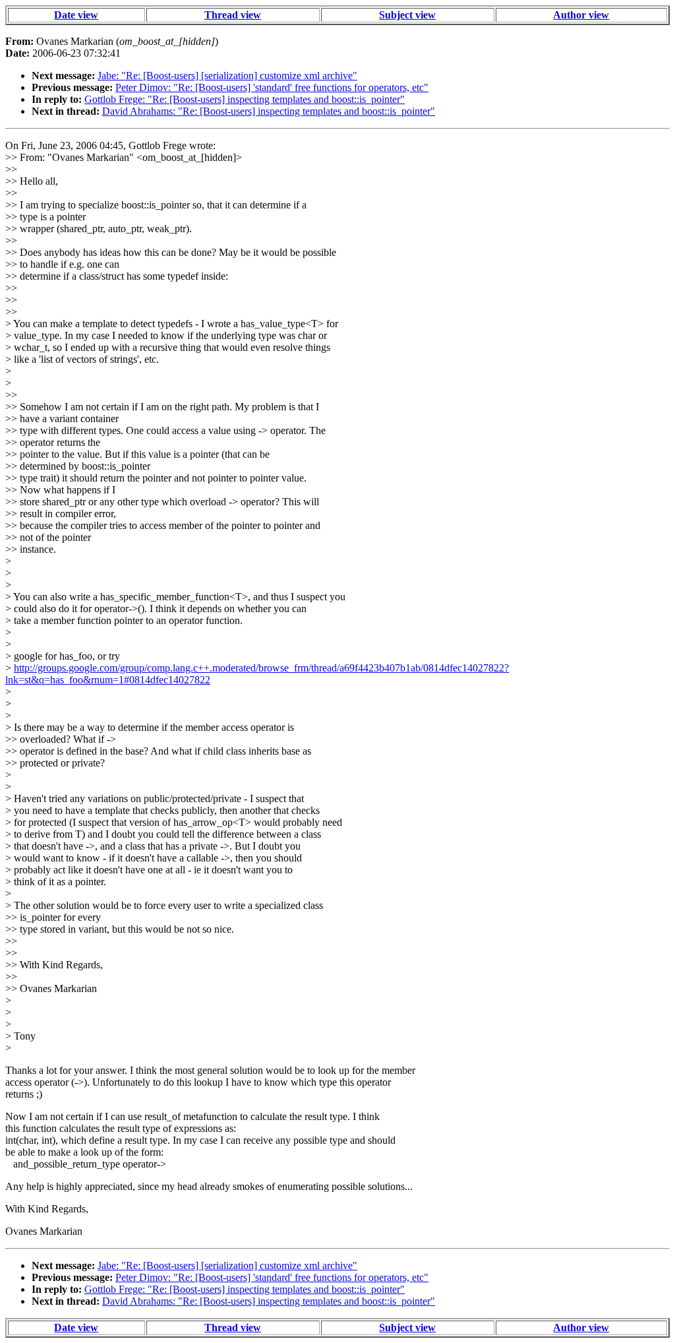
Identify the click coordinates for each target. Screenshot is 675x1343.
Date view (76, 14)
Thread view (232, 14)
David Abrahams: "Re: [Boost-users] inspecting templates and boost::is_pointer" (268, 111)
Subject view (407, 14)
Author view (581, 14)
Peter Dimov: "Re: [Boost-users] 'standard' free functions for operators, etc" (271, 87)
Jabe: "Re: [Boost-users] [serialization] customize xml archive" (227, 75)
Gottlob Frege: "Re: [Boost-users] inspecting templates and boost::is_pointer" (244, 99)
